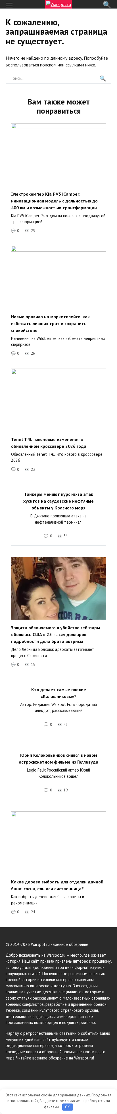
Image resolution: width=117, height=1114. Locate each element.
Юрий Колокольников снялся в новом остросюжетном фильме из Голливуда (58, 758)
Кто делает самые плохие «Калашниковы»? (58, 692)
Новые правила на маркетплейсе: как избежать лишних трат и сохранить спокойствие (50, 323)
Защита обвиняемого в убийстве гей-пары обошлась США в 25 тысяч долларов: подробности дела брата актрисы (55, 634)
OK (67, 1107)
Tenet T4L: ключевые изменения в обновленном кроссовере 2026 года (48, 442)
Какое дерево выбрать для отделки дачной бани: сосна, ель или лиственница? (57, 885)
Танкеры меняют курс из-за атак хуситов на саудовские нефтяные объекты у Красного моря (58, 501)
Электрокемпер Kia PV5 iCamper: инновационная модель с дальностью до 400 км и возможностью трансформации (54, 200)
